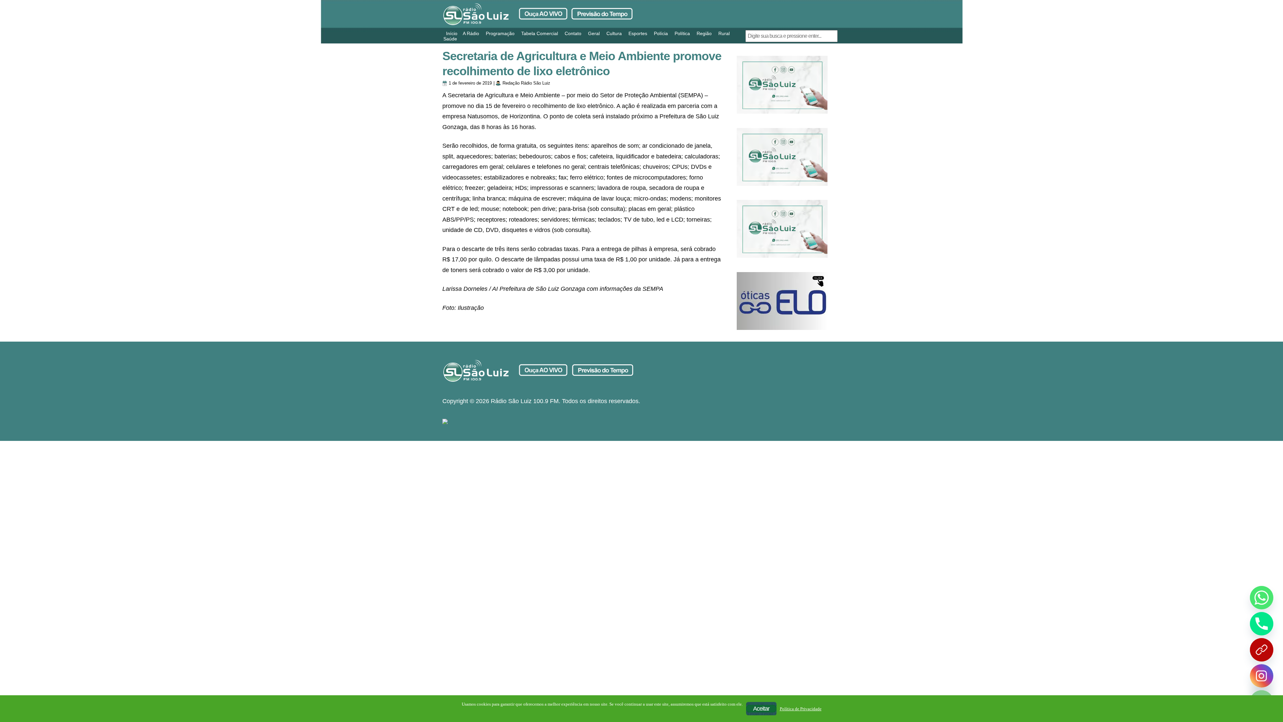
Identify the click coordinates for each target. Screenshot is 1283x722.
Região (704, 33)
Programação (500, 33)
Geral (594, 33)
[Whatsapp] (1261, 597)
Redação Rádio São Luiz (526, 83)
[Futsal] (782, 157)
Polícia (661, 33)
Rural (724, 33)
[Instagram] (1261, 676)
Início (451, 33)
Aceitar (761, 708)
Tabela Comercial (539, 33)
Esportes (637, 33)
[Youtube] (1261, 649)
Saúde (450, 38)
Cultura (614, 33)
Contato (573, 33)
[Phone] (1261, 623)
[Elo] (782, 301)
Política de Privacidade (801, 708)
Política (682, 33)
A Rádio (471, 33)
